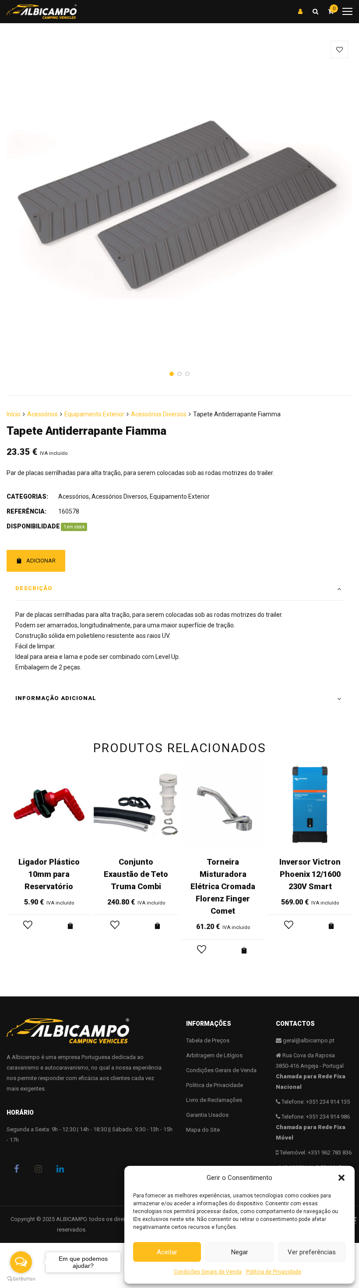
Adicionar (41, 560)
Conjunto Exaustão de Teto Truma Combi (136, 874)
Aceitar (167, 1252)
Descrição (34, 588)
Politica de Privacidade (273, 1272)
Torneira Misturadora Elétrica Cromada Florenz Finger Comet (222, 886)
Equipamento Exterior (94, 414)
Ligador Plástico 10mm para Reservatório (49, 874)
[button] (341, 1177)
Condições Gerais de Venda (208, 1272)
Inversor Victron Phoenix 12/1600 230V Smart (310, 874)
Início (14, 414)
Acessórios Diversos (159, 414)
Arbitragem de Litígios (214, 1055)
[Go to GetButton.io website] (21, 1279)
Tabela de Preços (207, 1040)
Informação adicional (55, 698)
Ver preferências (312, 1252)
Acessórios (42, 414)
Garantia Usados (207, 1115)
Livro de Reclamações (214, 1100)
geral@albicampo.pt (308, 1040)
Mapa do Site (203, 1129)
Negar (239, 1252)
